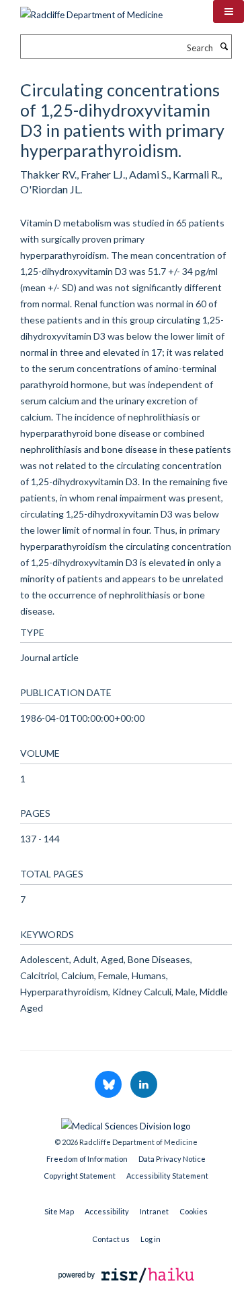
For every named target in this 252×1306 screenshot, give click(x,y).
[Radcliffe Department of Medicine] (91, 10)
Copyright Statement (80, 1175)
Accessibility (107, 1211)
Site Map (59, 1211)
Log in (150, 1239)
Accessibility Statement (167, 1175)
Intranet (154, 1211)
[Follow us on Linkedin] (143, 1085)
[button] (228, 11)
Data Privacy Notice (172, 1158)
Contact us (111, 1239)
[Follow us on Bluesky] (109, 1085)
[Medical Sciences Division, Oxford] (126, 1122)
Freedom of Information (87, 1158)
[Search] (223, 46)
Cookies (193, 1211)
